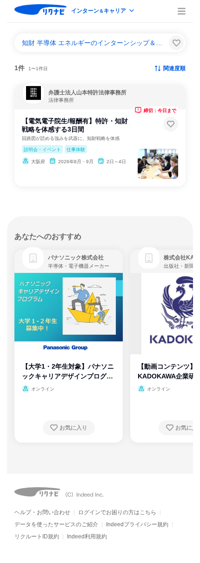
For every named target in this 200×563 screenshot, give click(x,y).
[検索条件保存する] (176, 42)
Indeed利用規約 (87, 536)
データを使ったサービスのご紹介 (56, 524)
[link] (33, 258)
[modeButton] (103, 11)
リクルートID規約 (36, 536)
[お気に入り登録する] (170, 124)
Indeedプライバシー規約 (137, 524)
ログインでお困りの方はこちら (117, 512)
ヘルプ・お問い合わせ (42, 512)
